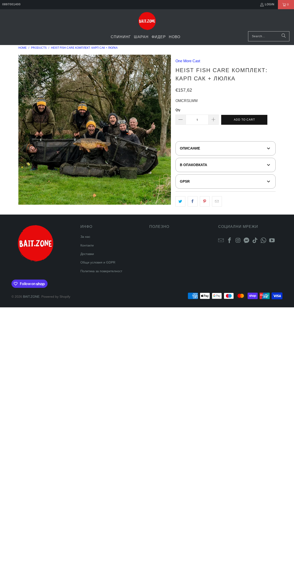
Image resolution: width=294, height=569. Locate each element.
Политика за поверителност (101, 271)
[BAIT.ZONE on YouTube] (272, 240)
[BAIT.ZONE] (147, 21)
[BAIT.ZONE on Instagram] (238, 240)
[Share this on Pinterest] (205, 201)
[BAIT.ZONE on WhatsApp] (263, 240)
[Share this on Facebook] (193, 201)
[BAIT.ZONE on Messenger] (246, 240)
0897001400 (11, 4)
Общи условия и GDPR (97, 262)
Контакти (87, 245)
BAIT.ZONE (31, 296)
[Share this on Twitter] (180, 201)
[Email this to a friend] (217, 201)
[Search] (283, 36)
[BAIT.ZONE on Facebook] (229, 240)
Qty (177, 110)
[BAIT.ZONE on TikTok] (255, 240)
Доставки (87, 254)
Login (269, 4)
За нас (85, 236)
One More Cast (187, 61)
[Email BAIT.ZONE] (221, 240)
